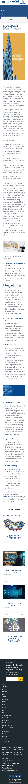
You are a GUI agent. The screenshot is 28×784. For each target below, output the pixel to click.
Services (4, 691)
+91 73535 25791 (18, 755)
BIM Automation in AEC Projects (14, 571)
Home (11, 19)
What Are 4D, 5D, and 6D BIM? (14, 604)
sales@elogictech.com (13, 770)
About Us (4, 686)
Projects (4, 689)
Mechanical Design (7, 725)
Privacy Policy (6, 704)
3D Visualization (6, 715)
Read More (7, 547)
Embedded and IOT (7, 728)
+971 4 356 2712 (18, 750)
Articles (4, 696)
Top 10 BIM (5, 741)
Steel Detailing (6, 723)
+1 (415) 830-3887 (19, 747)
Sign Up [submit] (21, 679)
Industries (5, 734)
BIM (3, 710)
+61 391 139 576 (18, 752)
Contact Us (5, 699)
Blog (3, 694)
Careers (4, 702)
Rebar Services (6, 720)
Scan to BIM (5, 718)
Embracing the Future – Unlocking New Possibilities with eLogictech (14, 639)
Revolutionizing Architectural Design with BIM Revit (14, 537)
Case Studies (5, 739)
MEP (3, 713)
